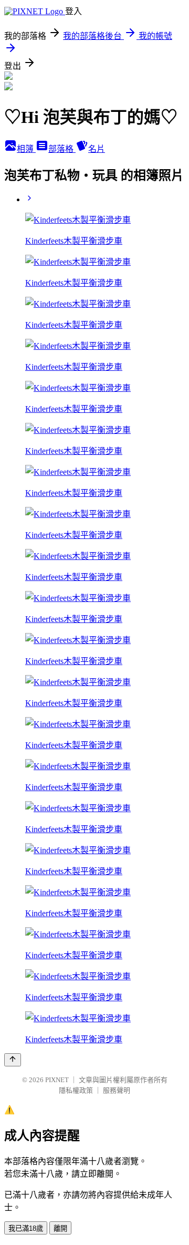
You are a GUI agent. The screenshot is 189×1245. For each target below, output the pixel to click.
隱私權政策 (76, 1090)
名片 (96, 148)
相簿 (26, 148)
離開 (60, 1228)
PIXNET (57, 1080)
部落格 (62, 148)
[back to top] (12, 1059)
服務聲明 (116, 1090)
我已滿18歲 (25, 1228)
